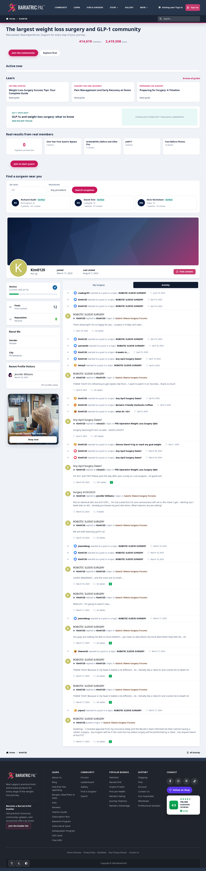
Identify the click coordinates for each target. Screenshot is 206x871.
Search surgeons (84, 189)
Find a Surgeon (88, 791)
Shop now (33, 439)
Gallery (84, 786)
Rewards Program (61, 821)
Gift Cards (57, 835)
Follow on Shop (181, 789)
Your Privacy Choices (118, 853)
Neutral (18, 320)
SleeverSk (83, 651)
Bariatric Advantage (119, 805)
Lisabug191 (84, 293)
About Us (57, 777)
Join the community (23, 52)
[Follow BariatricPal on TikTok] (194, 781)
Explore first (50, 52)
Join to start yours (24, 163)
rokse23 (100, 423)
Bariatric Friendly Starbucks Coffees (134, 405)
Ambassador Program (63, 830)
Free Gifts (57, 840)
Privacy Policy (89, 853)
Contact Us (143, 791)
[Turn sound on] (53, 399)
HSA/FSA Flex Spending (59, 788)
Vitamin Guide (59, 811)
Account (142, 786)
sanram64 (83, 345)
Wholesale (143, 800)
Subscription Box (61, 816)
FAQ (54, 802)
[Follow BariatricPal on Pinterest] (186, 781)
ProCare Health (117, 791)
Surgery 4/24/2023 (84, 492)
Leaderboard (87, 782)
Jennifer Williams (24, 374)
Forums (85, 777)
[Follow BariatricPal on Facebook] (170, 781)
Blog (54, 782)
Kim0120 (82, 299)
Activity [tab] (166, 285)
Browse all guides (191, 78)
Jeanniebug (84, 546)
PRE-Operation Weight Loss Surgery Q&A (136, 423)
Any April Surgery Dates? (129, 358)
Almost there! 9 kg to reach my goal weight (138, 444)
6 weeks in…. (122, 352)
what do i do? (123, 411)
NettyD (81, 365)
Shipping (142, 777)
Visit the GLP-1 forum (22, 121)
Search (84, 796)
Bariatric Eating (117, 796)
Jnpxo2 (81, 710)
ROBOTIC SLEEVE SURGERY (132, 293)
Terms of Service (74, 853)
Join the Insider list (18, 825)
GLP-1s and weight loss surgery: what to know (43, 116)
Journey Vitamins (118, 800)
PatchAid (114, 777)
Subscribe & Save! (61, 825)
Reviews (56, 807)
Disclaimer (101, 853)
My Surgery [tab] (99, 285)
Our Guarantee (146, 796)
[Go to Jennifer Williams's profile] (10, 375)
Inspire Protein (117, 786)
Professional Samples (149, 805)
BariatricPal (115, 782)
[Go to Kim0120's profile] (68, 316)
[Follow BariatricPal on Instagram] (178, 781)
